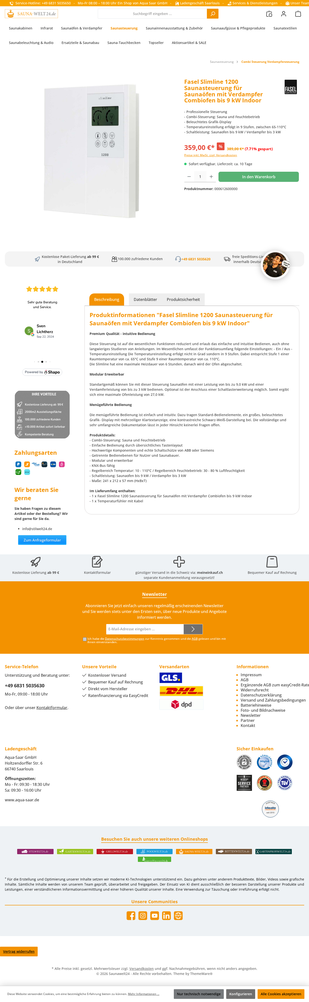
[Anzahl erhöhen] (211, 176)
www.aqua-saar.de (22, 800)
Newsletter (251, 715)
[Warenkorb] (298, 14)
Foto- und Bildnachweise (263, 710)
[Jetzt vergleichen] (269, 14)
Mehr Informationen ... (143, 994)
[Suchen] (212, 14)
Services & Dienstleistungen (255, 3)
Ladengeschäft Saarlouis (199, 3)
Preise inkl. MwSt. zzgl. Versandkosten (210, 155)
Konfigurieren (240, 994)
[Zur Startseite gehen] (31, 13)
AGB (195, 639)
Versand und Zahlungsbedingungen (273, 700)
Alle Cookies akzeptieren (281, 994)
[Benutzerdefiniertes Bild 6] (285, 782)
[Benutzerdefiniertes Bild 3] (285, 762)
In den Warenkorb (258, 176)
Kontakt (248, 725)
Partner (248, 720)
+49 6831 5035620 (196, 259)
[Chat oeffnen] (275, 265)
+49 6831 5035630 (24, 685)
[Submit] (193, 629)
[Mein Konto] (284, 14)
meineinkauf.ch (210, 572)
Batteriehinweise (256, 705)
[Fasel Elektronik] (290, 92)
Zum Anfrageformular (42, 540)
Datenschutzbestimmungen (124, 639)
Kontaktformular (97, 572)
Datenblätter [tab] (145, 299)
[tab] (106, 299)
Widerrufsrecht (255, 690)
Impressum (251, 674)
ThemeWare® (201, 973)
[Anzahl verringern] (189, 176)
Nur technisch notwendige (199, 994)
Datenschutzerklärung (261, 695)
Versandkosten (141, 968)
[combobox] (152, 14)
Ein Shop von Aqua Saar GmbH (142, 3)
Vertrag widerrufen (19, 951)
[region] (92, 150)
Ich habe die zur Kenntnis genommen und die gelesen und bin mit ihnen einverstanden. (156, 640)
